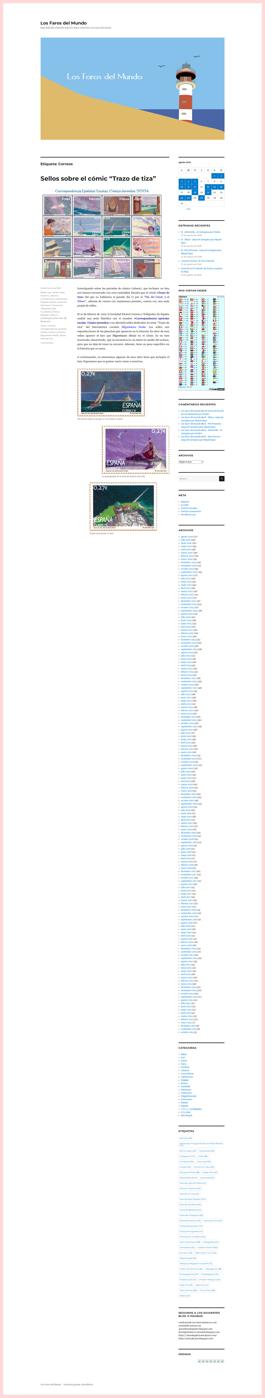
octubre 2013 (187, 1032)
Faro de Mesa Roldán (193, 1199)
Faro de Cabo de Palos (193, 1183)
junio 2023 (186, 659)
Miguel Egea (188, 1258)
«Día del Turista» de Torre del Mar (197, 261)
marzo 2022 (187, 707)
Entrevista (207, 1177)
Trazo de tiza (46, 338)
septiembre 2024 (189, 610)
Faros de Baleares (190, 1210)
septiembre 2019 (189, 804)
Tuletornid (57, 305)
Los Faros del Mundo (63, 23)
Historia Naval (208, 1247)
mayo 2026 (186, 546)
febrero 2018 (187, 865)
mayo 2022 (186, 701)
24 (182, 198)
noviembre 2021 (189, 720)
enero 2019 (186, 829)
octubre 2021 (187, 723)
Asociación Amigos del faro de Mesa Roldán (201, 1144)
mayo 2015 (186, 971)
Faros (62, 292)
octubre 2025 (187, 569)
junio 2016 (186, 929)
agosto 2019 (187, 807)
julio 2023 (185, 655)
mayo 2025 (186, 585)
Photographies (189, 1274)
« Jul (188, 209)
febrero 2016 (187, 942)
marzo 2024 (187, 630)
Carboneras (206, 1151)
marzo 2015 (186, 977)
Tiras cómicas (188, 1290)
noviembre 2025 (189, 565)
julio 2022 (186, 694)
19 (195, 192)
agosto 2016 (187, 923)
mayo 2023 (186, 662)
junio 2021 (186, 736)
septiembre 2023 (189, 649)
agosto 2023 (187, 652)
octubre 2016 (187, 916)
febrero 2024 (187, 633)
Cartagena (187, 1156)
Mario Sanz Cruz (205, 1253)
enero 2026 (186, 559)
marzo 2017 (186, 900)
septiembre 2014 (189, 997)
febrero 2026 (187, 556)
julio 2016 (185, 926)
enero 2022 (186, 713)
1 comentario (46, 343)
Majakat (44, 302)
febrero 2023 (187, 672)
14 (208, 187)
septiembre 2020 (189, 765)
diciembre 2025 (188, 562)
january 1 (186, 1253)
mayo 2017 (186, 894)
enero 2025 (186, 598)
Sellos (62, 335)
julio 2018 (185, 849)
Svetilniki (62, 302)
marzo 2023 (186, 668)
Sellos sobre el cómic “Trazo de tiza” (98, 178)
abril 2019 (186, 820)
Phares (53, 302)
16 (221, 187)
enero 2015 (186, 984)
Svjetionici (45, 305)
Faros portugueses (191, 1226)
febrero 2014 (187, 1019)
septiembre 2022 (189, 688)
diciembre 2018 (188, 832)
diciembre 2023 (188, 639)
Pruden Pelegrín (209, 1279)
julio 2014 (185, 1003)
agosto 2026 (187, 536)
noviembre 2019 (189, 797)
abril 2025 (186, 588)
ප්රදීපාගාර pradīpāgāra (191, 1109)
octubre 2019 (187, 800)
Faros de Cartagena (191, 1215)
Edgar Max (210, 1172)
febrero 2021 (187, 749)
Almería (186, 1138)
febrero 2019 (187, 826)
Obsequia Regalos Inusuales (196, 1263)
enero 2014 (186, 1022)
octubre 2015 (187, 955)
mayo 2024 (186, 623)
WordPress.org (188, 514)
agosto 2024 (187, 614)
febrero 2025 (187, 594)
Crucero (185, 1167)
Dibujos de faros (190, 1172)
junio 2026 (186, 543)
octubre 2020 (187, 762)
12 (195, 187)
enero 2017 (186, 906)
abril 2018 (185, 858)
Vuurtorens (46, 311)
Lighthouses (61, 299)
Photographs (210, 1274)
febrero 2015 (187, 981)
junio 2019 (186, 813)
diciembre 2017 (188, 871)
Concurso (204, 1161)
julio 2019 (185, 810)
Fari (49, 292)
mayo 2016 (186, 932)
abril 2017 (185, 897)
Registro (185, 501)
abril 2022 (186, 704)
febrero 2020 (187, 787)
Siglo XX (202, 1285)
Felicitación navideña (192, 1236)
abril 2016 (186, 935)
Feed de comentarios (191, 511)
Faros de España (190, 1220)
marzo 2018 (186, 861)
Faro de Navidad (190, 1204)
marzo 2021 (186, 746)
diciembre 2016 (188, 910)
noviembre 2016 (189, 913)
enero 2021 (186, 752)
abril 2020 (186, 781)
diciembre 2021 (188, 717)
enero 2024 (186, 636)
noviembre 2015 (189, 952)
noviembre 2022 (189, 681)
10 (182, 187)
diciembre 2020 (188, 755)
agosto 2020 (187, 768)
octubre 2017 (187, 878)
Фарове (44, 315)
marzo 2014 (186, 1016)
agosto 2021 (187, 729)
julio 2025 (186, 578)
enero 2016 (186, 945)
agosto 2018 (187, 845)
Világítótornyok (48, 308)
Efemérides (188, 1177)
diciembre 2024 (188, 601)
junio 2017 (186, 890)
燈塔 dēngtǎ (186, 1115)
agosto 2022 (187, 691)
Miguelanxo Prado (49, 335)
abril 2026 (186, 549)
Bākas (43, 292)
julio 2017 (185, 887)
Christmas (187, 1161)
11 (188, 187)
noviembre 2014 (189, 990)
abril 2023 (186, 665)
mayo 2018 (186, 855)
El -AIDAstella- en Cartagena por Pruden (201, 232)
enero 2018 (186, 868)
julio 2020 (186, 771)
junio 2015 (186, 968)
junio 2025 (186, 581)
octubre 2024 (187, 607)
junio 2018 (186, 852)
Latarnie (54, 295)
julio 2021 (185, 733)
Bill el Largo (188, 1151)
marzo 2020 (187, 784)
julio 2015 (185, 964)
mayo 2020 (186, 778)
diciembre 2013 (188, 1026)
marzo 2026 (187, 553)
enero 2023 (186, 675)
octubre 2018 (187, 839)
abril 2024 (186, 627)
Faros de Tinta (213, 1220)
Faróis (55, 292)
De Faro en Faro (204, 1167)
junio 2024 (186, 620)
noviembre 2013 (188, 1029)
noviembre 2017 (189, 874)
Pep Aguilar (213, 1269)
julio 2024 (186, 617)
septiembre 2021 (189, 726)
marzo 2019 (186, 823)
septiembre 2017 (189, 881)
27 (201, 198)
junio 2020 (186, 775)
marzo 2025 (187, 591)
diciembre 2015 (188, 948)
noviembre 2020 (189, 758)
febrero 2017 (187, 903)
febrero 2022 (187, 710)
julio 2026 (186, 540)
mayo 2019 (186, 816)
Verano (185, 1295)
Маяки (56, 311)
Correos (51, 325)
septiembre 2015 (189, 958)
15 (214, 187)
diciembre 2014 (188, 987)
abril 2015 (185, 974)
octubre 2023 (187, 646)
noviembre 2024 (189, 604)
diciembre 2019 (188, 794)
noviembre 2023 (189, 643)
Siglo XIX (186, 1285)
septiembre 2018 (189, 842)
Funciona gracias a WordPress (78, 1384)
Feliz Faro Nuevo (190, 1242)
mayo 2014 (186, 1009)
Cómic (43, 325)
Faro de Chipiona (190, 1188)
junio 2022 (186, 697)
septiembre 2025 (189, 572)
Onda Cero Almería (191, 1269)
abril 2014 (185, 1013)
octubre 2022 (187, 684)
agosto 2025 (187, 575)
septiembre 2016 (189, 919)
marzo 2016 (186, 939)
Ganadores (187, 1247)
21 (208, 192)
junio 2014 (186, 1006)
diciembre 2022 (188, 678)
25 (188, 198)
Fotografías (211, 1242)
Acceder (185, 505)
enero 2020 (186, 791)
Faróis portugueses (191, 1231)
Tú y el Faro (207, 1290)
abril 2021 (185, 742)
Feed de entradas (189, 508)
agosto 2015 (187, 961)
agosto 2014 (187, 1000)
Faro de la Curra (189, 1194)
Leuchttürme (47, 299)
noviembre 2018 (189, 836)
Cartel (203, 1156)
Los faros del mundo (191, 411)
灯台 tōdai (58, 318)
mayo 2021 (186, 739)
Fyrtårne (44, 295)
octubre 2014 (187, 993)
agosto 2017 (187, 884)
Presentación (188, 1279)
